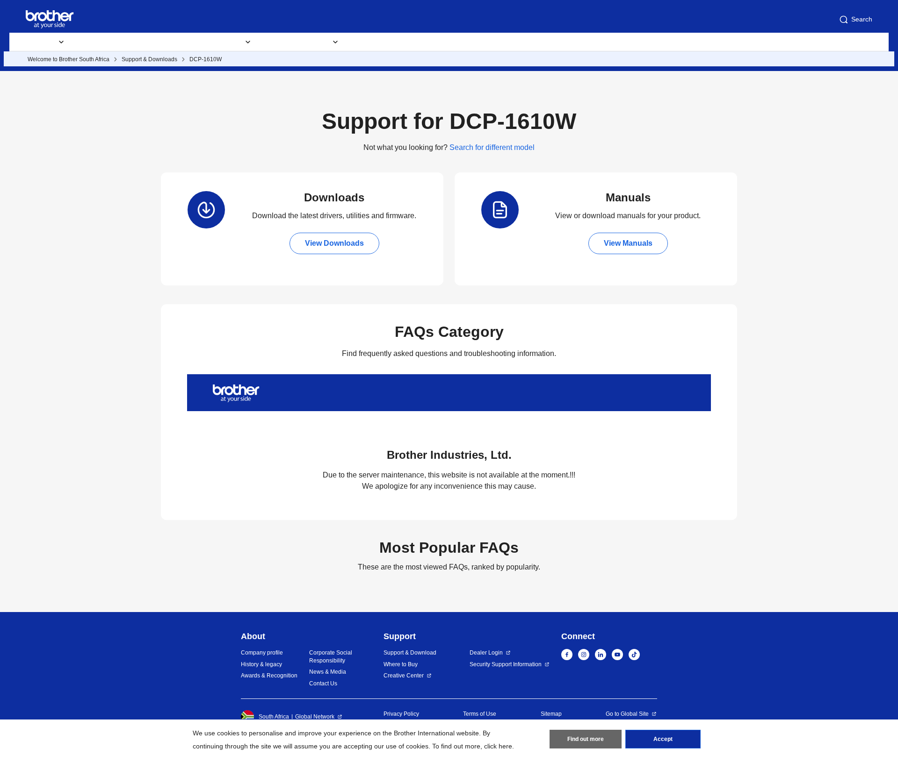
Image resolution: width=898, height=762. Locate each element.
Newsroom (438, 42)
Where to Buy (401, 664)
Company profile (262, 652)
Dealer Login (486, 652)
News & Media (327, 672)
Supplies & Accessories (120, 42)
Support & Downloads (149, 59)
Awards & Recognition (269, 675)
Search (861, 19)
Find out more (585, 739)
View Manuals (628, 243)
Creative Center (404, 675)
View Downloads (334, 243)
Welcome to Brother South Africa (68, 59)
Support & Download (410, 652)
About (484, 42)
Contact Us (532, 42)
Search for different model (492, 147)
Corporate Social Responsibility (330, 656)
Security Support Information (506, 664)
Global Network (314, 716)
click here (498, 746)
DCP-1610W (205, 59)
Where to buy (379, 42)
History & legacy (261, 664)
